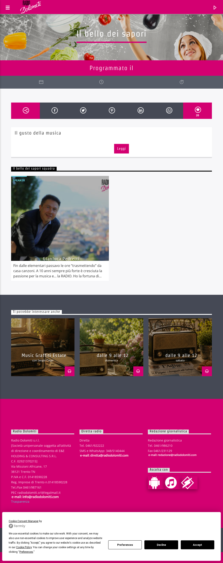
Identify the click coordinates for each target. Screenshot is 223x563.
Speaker (19, 180)
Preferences (125, 544)
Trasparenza (20, 501)
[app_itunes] (172, 482)
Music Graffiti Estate (44, 355)
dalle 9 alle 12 (113, 355)
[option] (60, 228)
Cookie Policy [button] (24, 547)
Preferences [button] (26, 551)
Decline (161, 544)
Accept (197, 544)
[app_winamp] (189, 482)
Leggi (121, 148)
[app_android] (156, 482)
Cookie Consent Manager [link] (24, 521)
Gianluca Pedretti (61, 258)
